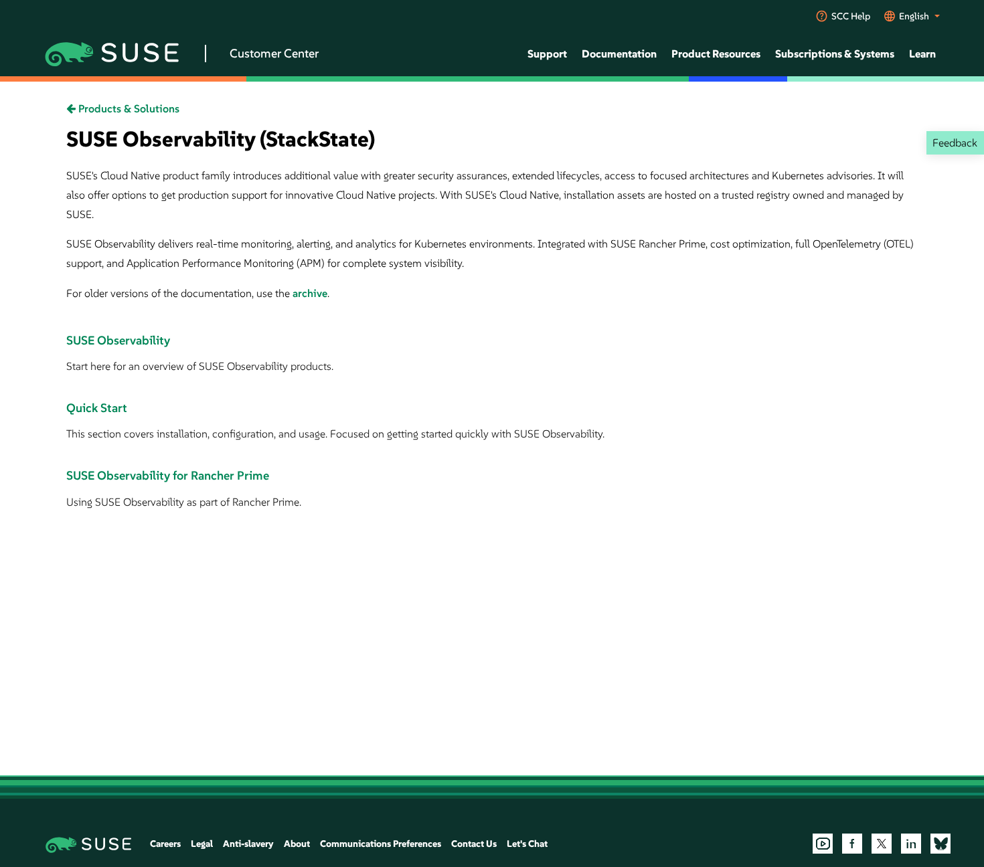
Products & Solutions (127, 108)
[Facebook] (852, 844)
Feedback (954, 142)
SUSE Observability (118, 340)
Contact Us (474, 844)
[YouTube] (823, 844)
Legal (202, 844)
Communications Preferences (380, 844)
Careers (165, 844)
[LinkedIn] (911, 844)
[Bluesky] (940, 844)
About (297, 844)
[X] (882, 844)
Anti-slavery (248, 844)
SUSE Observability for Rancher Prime (167, 475)
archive (310, 293)
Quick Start (96, 407)
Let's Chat (527, 844)
